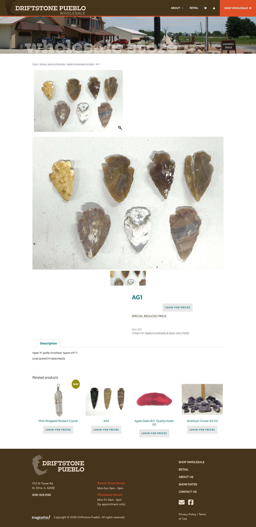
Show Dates (188, 484)
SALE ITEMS (182, 333)
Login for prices (177, 307)
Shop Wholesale (236, 8)
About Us (186, 477)
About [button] (175, 7)
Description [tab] (48, 343)
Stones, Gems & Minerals (52, 64)
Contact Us (188, 492)
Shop (35, 64)
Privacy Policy (187, 514)
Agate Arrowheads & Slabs (80, 64)
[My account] (214, 8)
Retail (194, 7)
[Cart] (205, 8)
